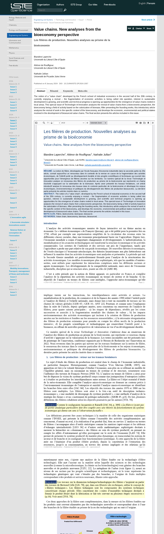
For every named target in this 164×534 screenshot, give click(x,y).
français (151, 3)
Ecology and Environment (18, 30)
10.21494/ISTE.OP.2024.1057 (76, 83)
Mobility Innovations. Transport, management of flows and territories (19, 271)
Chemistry (13, 25)
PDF (130, 28)
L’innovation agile (18, 217)
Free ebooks (109, 4)
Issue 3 (13, 92)
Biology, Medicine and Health (17, 18)
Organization (43, 4)
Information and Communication (15, 41)
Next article (147, 20)
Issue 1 (13, 87)
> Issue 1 (80, 20)
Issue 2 (13, 90)
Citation (139, 28)
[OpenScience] (21, 7)
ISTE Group (76, 4)
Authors (60, 4)
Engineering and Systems (18, 35)
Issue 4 (13, 111)
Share (149, 28)
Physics (12, 53)
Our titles (92, 4)
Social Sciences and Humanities (16, 59)
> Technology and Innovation (64, 20)
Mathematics (14, 48)
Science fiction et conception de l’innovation (17, 233)
